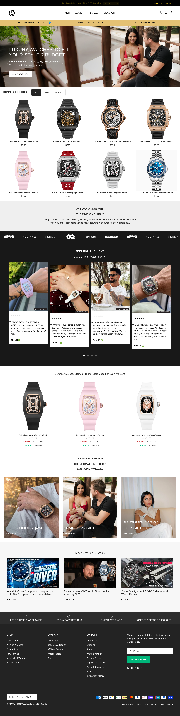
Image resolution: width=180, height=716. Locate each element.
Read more (12, 600)
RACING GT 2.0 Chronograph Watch (156, 141)
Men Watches (13, 640)
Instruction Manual (96, 676)
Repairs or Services (96, 662)
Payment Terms (157, 704)
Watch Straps (13, 662)
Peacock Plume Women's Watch (23, 192)
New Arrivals (13, 653)
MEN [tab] (47, 92)
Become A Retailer (57, 645)
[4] (96, 355)
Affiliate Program (56, 649)
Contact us (92, 640)
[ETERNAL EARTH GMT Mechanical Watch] (112, 119)
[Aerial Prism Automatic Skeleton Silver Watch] (110, 287)
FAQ (89, 671)
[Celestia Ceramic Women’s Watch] (23, 119)
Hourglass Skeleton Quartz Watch (112, 192)
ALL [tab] (36, 92)
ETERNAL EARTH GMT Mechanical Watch (112, 141)
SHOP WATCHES (20, 74)
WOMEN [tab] (58, 92)
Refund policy (142, 704)
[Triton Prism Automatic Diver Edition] (156, 170)
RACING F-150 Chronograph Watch (68, 192)
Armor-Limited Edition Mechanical (68, 141)
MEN (67, 13)
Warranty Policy (94, 653)
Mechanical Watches (17, 658)
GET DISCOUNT (138, 659)
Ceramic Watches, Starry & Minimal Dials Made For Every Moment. (90, 374)
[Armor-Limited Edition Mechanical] (68, 119)
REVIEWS (93, 13)
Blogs (50, 658)
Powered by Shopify (38, 704)
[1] (84, 355)
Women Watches (15, 645)
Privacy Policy (94, 658)
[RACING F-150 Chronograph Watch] (68, 170)
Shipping (91, 645)
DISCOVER (109, 13)
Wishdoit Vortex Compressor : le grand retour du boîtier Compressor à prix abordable (32, 593)
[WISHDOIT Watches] (12, 13)
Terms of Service (126, 704)
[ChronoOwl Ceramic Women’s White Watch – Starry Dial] (69, 289)
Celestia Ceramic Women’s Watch (23, 141)
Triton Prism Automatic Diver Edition (156, 192)
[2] (88, 355)
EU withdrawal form (97, 667)
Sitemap (170, 704)
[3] (92, 355)
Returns (90, 649)
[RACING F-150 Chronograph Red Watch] (151, 289)
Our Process (54, 640)
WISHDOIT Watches (21, 704)
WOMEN (79, 13)
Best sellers (12, 649)
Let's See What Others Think (90, 553)
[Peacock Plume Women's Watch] (23, 170)
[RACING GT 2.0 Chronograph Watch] (156, 119)
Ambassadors (54, 653)
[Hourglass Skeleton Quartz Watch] (112, 170)
